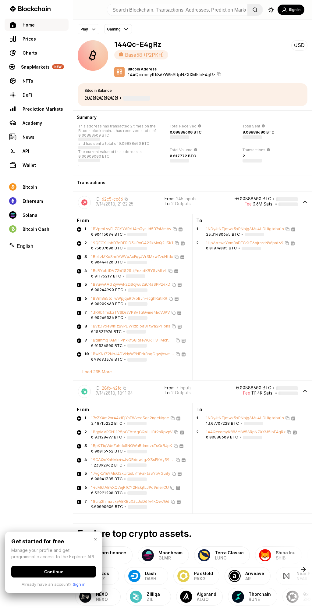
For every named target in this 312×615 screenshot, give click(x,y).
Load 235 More (97, 371)
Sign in (79, 584)
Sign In (294, 10)
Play (84, 29)
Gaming (114, 29)
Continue (53, 571)
